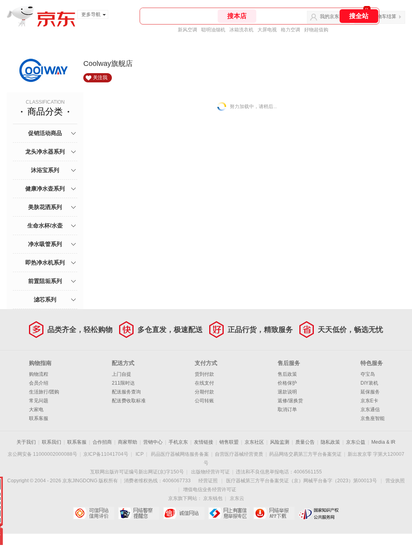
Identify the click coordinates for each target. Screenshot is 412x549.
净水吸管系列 (45, 244)
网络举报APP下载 (274, 513)
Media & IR (383, 442)
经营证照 (208, 480)
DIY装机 (369, 383)
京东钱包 (212, 498)
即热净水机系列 (45, 262)
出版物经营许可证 (210, 472)
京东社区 (254, 442)
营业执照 (395, 480)
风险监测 (279, 442)
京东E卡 (369, 401)
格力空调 (290, 30)
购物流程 (38, 374)
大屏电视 (267, 30)
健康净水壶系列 (45, 188)
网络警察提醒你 (138, 513)
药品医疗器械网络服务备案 (180, 454)
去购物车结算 (381, 16)
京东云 (237, 498)
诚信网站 (183, 513)
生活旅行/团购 (44, 392)
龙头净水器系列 (45, 151)
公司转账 (204, 401)
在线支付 (204, 383)
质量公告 (305, 442)
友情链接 (203, 442)
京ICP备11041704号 (105, 454)
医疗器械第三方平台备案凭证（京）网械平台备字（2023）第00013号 (301, 480)
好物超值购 (316, 30)
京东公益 (355, 442)
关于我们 (26, 442)
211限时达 (123, 383)
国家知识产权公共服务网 (319, 513)
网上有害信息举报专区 (228, 513)
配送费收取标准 (129, 401)
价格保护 (287, 383)
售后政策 (287, 374)
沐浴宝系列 (45, 170)
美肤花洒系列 (45, 207)
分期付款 (204, 392)
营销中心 (153, 442)
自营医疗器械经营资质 (239, 454)
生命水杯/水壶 (45, 225)
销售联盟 (229, 442)
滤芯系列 (45, 299)
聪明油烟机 (213, 30)
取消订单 (287, 409)
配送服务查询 (126, 392)
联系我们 (51, 442)
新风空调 (187, 30)
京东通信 (370, 409)
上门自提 (121, 374)
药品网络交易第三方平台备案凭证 (305, 454)
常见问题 (38, 401)
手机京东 (178, 442)
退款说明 (287, 392)
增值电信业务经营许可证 (209, 489)
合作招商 (102, 442)
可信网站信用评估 (93, 513)
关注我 (100, 77)
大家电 (36, 409)
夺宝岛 (367, 374)
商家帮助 (127, 442)
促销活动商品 (45, 133)
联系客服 (38, 418)
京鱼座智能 (372, 418)
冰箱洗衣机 (241, 30)
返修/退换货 (290, 401)
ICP (140, 454)
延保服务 (370, 392)
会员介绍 (38, 383)
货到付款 (204, 374)
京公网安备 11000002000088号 (42, 454)
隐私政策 (330, 442)
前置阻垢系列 (45, 281)
